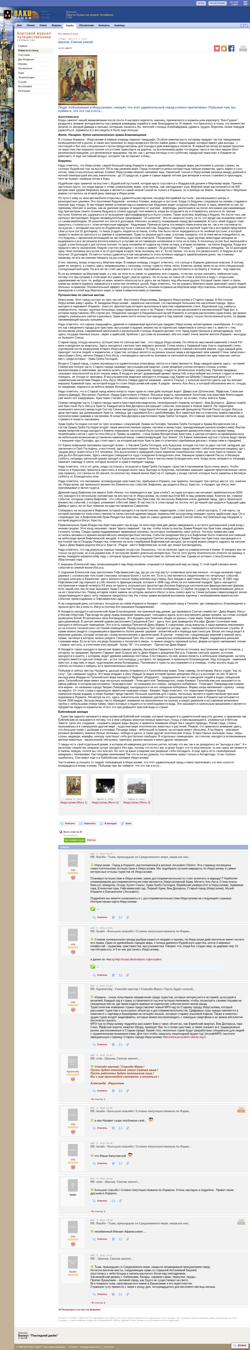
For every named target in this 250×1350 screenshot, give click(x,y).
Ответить (70, 823)
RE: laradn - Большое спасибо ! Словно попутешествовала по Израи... (140, 931)
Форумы (56, 25)
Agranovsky (73, 1071)
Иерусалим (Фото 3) (136, 802)
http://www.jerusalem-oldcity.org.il (184, 1037)
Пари (21, 73)
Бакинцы (119, 25)
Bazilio (73, 1271)
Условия (73, 1347)
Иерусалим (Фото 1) (73, 802)
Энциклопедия (26, 77)
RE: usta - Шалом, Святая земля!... (115, 1058)
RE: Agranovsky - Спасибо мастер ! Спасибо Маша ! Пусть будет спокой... (142, 989)
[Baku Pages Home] (20, 14)
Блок (128, 823)
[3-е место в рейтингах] (73, 1079)
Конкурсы (104, 25)
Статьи (74, 34)
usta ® (68, 48)
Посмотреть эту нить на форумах (81, 1309)
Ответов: (99, 1099)
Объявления (86, 25)
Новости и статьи (28, 50)
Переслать (90, 823)
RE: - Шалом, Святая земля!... (111, 1258)
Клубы (70, 25)
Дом (19, 25)
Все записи (63, 34)
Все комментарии (74, 840)
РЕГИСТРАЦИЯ (217, 3)
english (234, 4)
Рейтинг (91, 840)
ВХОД (201, 3)
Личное (31, 25)
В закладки (111, 823)
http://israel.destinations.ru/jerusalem (138, 959)
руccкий (234, 2)
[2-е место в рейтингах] (73, 877)
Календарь (24, 91)
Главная (22, 46)
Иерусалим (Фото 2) (105, 802)
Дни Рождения (26, 59)
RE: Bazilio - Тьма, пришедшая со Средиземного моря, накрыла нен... (140, 857)
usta (73, 870)
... (98, 908)
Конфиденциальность (90, 1347)
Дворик (242, 1345)
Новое (43, 25)
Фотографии (25, 86)
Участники (24, 55)
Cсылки (22, 82)
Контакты (109, 1347)
